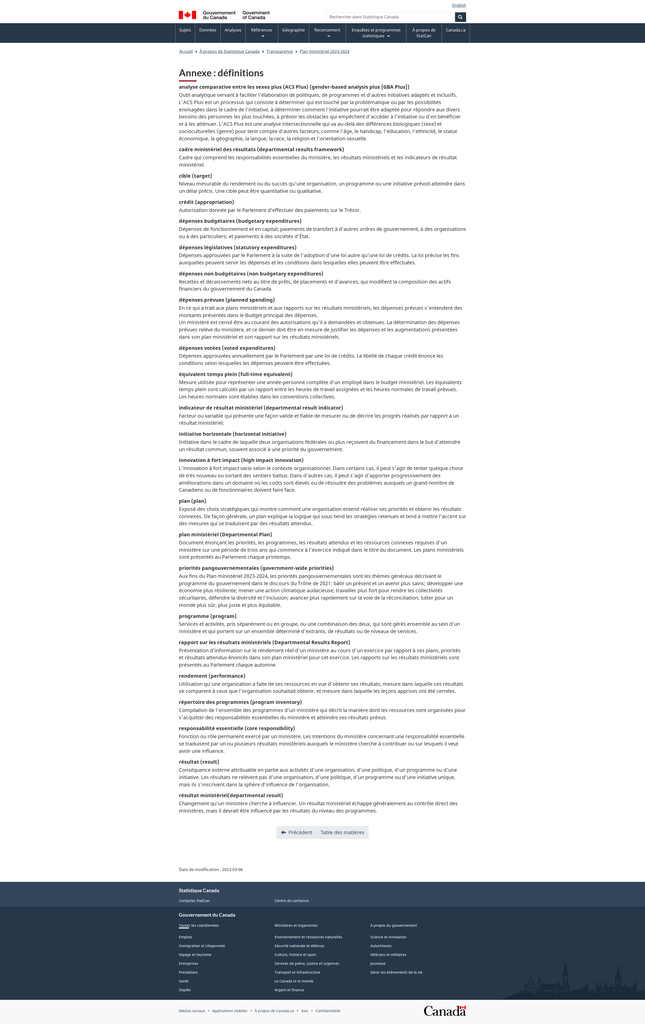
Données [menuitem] (207, 30)
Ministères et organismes (296, 925)
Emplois (185, 937)
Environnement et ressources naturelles (308, 937)
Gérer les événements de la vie (396, 972)
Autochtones (381, 945)
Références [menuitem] (261, 30)
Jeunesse (377, 963)
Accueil (186, 51)
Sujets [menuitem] (185, 30)
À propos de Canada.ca (274, 1010)
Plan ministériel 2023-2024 (324, 51)
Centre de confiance (292, 900)
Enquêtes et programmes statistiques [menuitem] (376, 33)
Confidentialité (327, 1010)
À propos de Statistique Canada (230, 51)
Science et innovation (388, 937)
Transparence (279, 51)
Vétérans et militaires (388, 954)
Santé (183, 981)
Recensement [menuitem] (327, 30)
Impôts (185, 989)
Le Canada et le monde (294, 981)
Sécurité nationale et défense (299, 945)
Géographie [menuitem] (293, 30)
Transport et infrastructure (297, 972)
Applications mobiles (229, 1010)
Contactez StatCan (194, 900)
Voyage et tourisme (195, 954)
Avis (304, 1010)
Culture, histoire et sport (295, 954)
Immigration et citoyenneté (202, 945)
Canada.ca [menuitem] (456, 30)
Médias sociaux (192, 1010)
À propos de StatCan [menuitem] (424, 33)
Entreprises (188, 963)
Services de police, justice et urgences (307, 963)
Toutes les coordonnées (199, 925)
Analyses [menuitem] (233, 30)
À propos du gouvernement (393, 925)
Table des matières (342, 832)
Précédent (300, 832)
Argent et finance (289, 989)
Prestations (188, 972)
